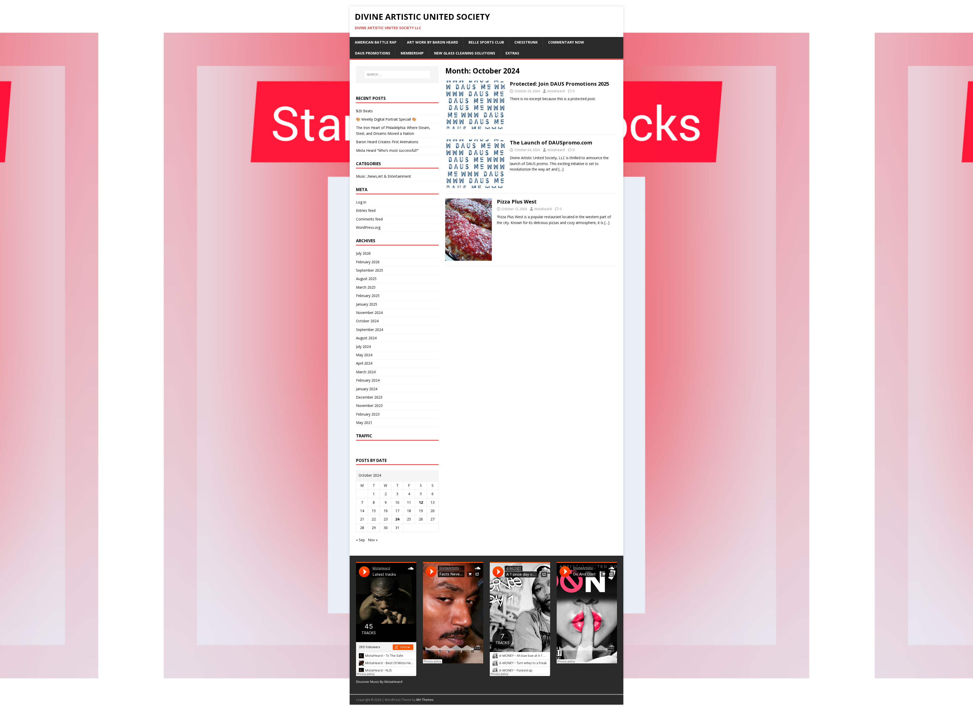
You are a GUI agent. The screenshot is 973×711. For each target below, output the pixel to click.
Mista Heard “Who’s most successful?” (387, 150)
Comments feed (369, 219)
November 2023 (369, 405)
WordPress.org (368, 227)
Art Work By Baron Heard (432, 42)
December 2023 (369, 397)
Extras (512, 53)
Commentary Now (566, 42)
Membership (412, 53)
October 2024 (367, 321)
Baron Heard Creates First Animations (387, 141)
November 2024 (369, 312)
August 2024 (366, 337)
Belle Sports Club (486, 42)
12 (421, 502)
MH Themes (424, 700)
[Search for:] (397, 74)
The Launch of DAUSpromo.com (551, 142)
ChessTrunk (526, 42)
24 (397, 519)
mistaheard (556, 91)
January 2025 (366, 304)
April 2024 (364, 363)
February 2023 (368, 414)
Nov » (373, 539)
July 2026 (363, 253)
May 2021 (364, 422)
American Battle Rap (376, 42)
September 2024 (369, 329)
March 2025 (366, 287)
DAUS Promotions (372, 53)
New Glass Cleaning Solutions (464, 53)
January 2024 (366, 388)
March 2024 (366, 371)
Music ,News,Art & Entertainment (383, 176)
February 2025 (368, 295)
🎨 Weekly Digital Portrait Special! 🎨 (386, 119)
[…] (561, 169)
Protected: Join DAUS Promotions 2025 (559, 83)
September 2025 (369, 270)
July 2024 (363, 346)
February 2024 (368, 380)
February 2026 (368, 261)
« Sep (360, 539)
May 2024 (364, 354)
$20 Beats (364, 110)
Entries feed (366, 210)
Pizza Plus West (517, 201)
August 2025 (366, 278)
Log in (361, 202)
